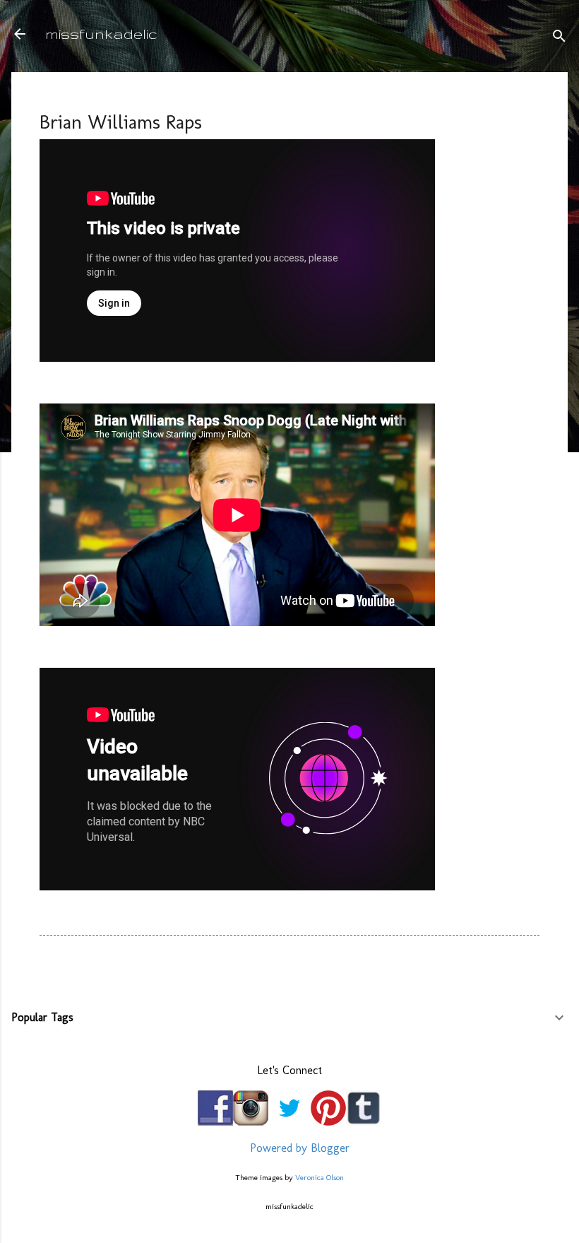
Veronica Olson (319, 1177)
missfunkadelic (101, 33)
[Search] (559, 38)
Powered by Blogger (298, 1148)
